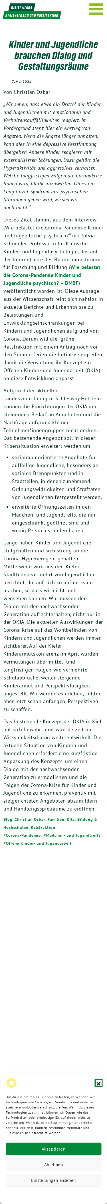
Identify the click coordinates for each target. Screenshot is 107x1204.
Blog (8, 819)
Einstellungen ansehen (53, 1180)
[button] (98, 1083)
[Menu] (96, 9)
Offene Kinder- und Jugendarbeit (39, 843)
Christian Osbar (30, 819)
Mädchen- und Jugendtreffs (73, 835)
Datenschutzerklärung (24, 1194)
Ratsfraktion (43, 827)
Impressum (91, 1194)
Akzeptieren (54, 1149)
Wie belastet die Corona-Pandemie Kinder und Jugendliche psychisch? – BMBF (51, 275)
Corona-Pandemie (23, 835)
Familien (56, 819)
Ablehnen (53, 1164)
